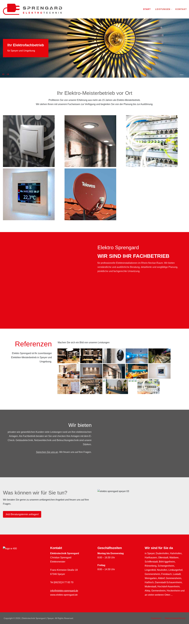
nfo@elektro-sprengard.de (64, 590)
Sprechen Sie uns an (47, 452)
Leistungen (162, 9)
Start (147, 9)
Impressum (156, 618)
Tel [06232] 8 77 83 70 (61, 582)
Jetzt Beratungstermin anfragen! (22, 514)
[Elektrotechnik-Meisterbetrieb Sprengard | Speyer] (32, 9)
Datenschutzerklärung (175, 618)
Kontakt (181, 9)
